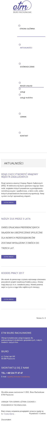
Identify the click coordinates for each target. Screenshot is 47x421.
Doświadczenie (27, 67)
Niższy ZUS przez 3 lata (15, 218)
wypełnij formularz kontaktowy (18, 377)
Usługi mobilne (26, 98)
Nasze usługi (26, 86)
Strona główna (27, 29)
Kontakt (24, 136)
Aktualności (26, 48)
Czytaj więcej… (10, 414)
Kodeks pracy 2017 (12, 273)
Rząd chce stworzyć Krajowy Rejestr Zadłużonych (19, 175)
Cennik (23, 117)
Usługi (22, 92)
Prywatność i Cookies (37, 413)
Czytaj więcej (9, 202)
